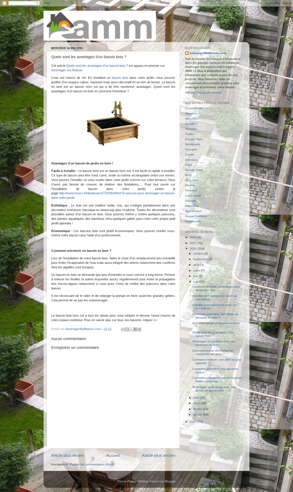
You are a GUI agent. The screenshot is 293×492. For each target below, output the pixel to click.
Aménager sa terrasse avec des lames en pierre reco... (214, 389)
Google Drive (194, 170)
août (196, 264)
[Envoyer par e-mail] (123, 329)
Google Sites (193, 139)
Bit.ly (188, 175)
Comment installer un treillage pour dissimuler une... (216, 288)
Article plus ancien (158, 455)
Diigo (188, 164)
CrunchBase (193, 108)
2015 (194, 421)
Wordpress (192, 144)
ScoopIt (190, 200)
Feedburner (193, 221)
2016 (194, 248)
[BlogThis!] (127, 329)
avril (196, 397)
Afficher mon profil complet (203, 92)
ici (155, 320)
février (198, 409)
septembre (201, 259)
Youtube (190, 129)
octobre (198, 253)
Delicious (191, 159)
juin (196, 276)
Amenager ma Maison (66, 70)
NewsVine (192, 206)
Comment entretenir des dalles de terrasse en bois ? (215, 316)
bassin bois (120, 77)
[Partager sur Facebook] (135, 329)
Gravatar (191, 149)
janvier (198, 414)
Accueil (113, 455)
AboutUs (191, 113)
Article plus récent (67, 455)
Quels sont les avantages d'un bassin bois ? (97, 65)
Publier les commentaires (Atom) (92, 464)
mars (197, 403)
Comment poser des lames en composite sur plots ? (212, 352)
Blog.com (191, 180)
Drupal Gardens (196, 216)
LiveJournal (193, 195)
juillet (197, 270)
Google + (191, 123)
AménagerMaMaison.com (207, 53)
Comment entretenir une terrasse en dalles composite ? (217, 379)
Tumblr (190, 154)
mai (196, 281)
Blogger (170, 481)
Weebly (190, 185)
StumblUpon (193, 211)
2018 (194, 237)
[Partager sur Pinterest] (139, 329)
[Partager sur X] (131, 329)
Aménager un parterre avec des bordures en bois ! (214, 343)
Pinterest (191, 190)
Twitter (189, 134)
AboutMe (191, 118)
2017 (194, 243)
